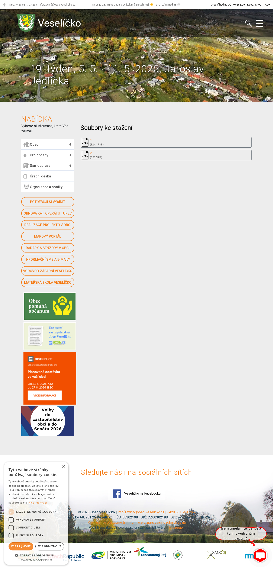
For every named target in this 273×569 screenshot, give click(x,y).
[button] (36, 555)
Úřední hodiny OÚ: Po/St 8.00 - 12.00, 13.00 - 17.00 (240, 4)
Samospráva (40, 165)
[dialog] (36, 513)
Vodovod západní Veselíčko (47, 271)
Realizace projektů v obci (47, 225)
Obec (34, 144)
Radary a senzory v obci (48, 248)
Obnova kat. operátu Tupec (48, 213)
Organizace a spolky (46, 187)
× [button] (63, 466)
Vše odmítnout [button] (49, 546)
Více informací (38, 502)
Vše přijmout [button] (20, 546)
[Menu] (259, 23)
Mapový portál (47, 236)
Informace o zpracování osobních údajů (157, 522)
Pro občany (39, 155)
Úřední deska (40, 176)
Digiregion (176, 527)
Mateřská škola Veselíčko (47, 282)
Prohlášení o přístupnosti (106, 522)
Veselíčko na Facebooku (142, 493)
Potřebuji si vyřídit (47, 202)
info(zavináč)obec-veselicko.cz (141, 512)
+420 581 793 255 (181, 512)
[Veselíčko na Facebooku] (4, 4)
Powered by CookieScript (36, 560)
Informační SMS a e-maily (47, 259)
